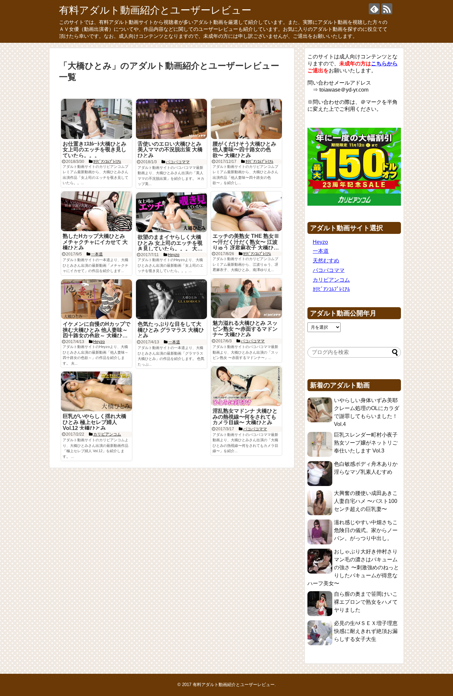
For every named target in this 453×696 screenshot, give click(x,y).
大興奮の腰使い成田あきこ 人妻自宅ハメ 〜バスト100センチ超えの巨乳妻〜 (366, 501)
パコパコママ (329, 270)
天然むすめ (326, 260)
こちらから (384, 63)
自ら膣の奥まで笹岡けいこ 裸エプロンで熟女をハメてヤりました (366, 602)
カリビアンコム (331, 280)
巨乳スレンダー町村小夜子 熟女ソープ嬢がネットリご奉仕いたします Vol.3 (366, 442)
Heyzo (320, 242)
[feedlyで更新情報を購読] (374, 8)
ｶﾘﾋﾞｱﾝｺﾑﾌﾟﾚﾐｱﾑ (331, 289)
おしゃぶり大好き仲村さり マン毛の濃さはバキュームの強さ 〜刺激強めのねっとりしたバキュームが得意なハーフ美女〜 (353, 567)
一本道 (321, 251)
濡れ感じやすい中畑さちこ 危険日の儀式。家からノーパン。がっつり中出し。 (366, 530)
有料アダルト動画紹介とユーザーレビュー (155, 10)
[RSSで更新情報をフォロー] (386, 8)
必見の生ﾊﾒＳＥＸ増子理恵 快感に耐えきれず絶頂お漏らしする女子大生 (366, 631)
